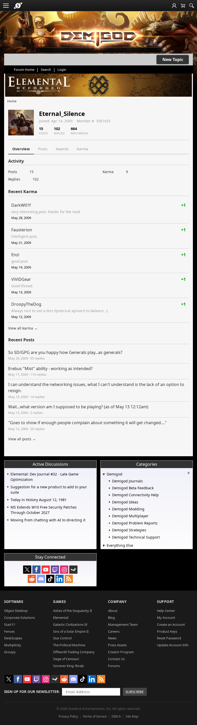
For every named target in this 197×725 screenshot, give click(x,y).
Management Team (123, 624)
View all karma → (23, 328)
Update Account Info (173, 645)
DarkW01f (21, 205)
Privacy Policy (68, 716)
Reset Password (169, 638)
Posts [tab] (42, 148)
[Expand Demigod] (104, 474)
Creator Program (121, 652)
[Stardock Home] (18, 6)
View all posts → (22, 438)
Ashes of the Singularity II (72, 610)
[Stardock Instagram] (64, 569)
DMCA (116, 716)
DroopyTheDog (26, 304)
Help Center (166, 610)
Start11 (9, 624)
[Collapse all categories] (188, 472)
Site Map (132, 716)
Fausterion (21, 230)
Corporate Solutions (19, 617)
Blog (111, 617)
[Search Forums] (191, 5)
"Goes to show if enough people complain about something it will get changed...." (87, 422)
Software (13, 601)
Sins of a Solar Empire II (70, 631)
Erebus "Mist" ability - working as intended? (50, 368)
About (112, 610)
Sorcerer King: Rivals (68, 665)
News (112, 638)
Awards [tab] (62, 148)
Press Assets (117, 645)
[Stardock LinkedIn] (59, 578)
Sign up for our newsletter (31, 691)
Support (165, 601)
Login (61, 69)
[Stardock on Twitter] (27, 569)
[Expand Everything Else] (104, 545)
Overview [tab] (21, 148)
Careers (114, 631)
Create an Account (171, 624)
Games (59, 601)
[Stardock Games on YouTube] (45, 569)
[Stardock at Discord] (41, 578)
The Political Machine (69, 645)
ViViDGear (21, 279)
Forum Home (24, 69)
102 (36, 179)
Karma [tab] (82, 148)
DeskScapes (13, 638)
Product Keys (167, 631)
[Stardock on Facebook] (36, 569)
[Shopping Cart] (183, 5)
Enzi (15, 254)
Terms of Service (95, 716)
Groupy (10, 652)
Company (117, 601)
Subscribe (134, 691)
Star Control (62, 638)
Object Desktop (16, 610)
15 (31, 171)
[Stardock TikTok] (50, 578)
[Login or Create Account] (174, 5)
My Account (166, 617)
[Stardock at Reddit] (31, 578)
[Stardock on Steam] (73, 569)
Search (46, 69)
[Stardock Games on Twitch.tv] (55, 569)
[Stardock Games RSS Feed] (68, 578)
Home (11, 101)
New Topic (172, 59)
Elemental (60, 617)
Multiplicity (12, 645)
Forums (114, 665)
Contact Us (116, 659)
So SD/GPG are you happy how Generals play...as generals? (65, 352)
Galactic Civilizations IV (70, 624)
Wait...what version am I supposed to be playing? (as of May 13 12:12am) (78, 407)
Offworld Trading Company (74, 652)
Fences (9, 631)
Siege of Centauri (66, 659)
